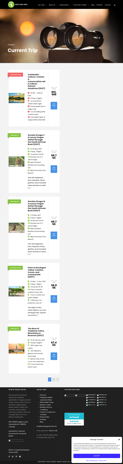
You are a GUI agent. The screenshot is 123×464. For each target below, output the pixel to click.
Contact (108, 5)
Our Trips (41, 5)
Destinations (64, 5)
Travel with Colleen (80, 5)
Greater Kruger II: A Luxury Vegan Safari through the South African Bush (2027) (37, 206)
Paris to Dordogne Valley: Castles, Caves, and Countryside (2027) (37, 272)
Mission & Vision (45, 405)
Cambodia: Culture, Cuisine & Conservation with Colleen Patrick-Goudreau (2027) (36, 81)
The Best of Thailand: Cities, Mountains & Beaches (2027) (36, 332)
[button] (119, 439)
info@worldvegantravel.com (47, 426)
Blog (92, 5)
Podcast (99, 5)
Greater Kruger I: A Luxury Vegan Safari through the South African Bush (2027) (37, 140)
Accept (97, 456)
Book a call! (53, 431)
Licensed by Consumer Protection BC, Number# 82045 (17, 433)
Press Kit (43, 395)
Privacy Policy (103, 460)
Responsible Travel (46, 402)
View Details (54, 105)
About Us (52, 5)
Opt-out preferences (92, 460)
